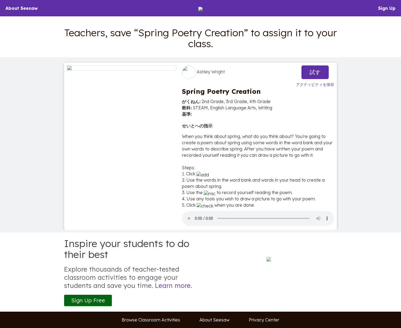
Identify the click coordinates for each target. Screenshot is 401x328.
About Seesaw (21, 8)
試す (315, 72)
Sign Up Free (88, 300)
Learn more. (173, 285)
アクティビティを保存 (315, 84)
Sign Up (387, 8)
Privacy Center (264, 320)
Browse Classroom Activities (151, 320)
